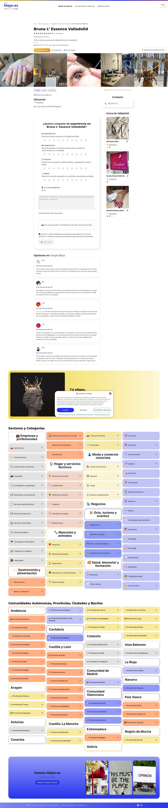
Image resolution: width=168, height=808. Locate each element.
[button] (110, 394)
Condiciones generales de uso (102, 414)
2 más (36, 42)
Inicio (35, 24)
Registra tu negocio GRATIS (47, 782)
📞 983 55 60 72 (39, 45)
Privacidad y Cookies (38, 805)
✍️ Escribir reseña (42, 50)
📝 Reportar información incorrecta (117, 90)
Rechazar (83, 410)
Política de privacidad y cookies (66, 414)
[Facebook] (138, 805)
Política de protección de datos (84, 414)
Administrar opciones (102, 410)
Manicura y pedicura (44, 24)
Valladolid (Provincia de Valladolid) (60, 24)
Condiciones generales (68, 805)
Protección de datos (52, 805)
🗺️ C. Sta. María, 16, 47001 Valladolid (56, 45)
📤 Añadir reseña (46, 242)
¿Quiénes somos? (103, 6)
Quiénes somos (82, 805)
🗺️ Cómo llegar (69, 50)
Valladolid (40, 103)
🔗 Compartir (56, 50)
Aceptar (65, 410)
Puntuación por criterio (41, 37)
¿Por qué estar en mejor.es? (85, 6)
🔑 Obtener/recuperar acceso (152, 50)
